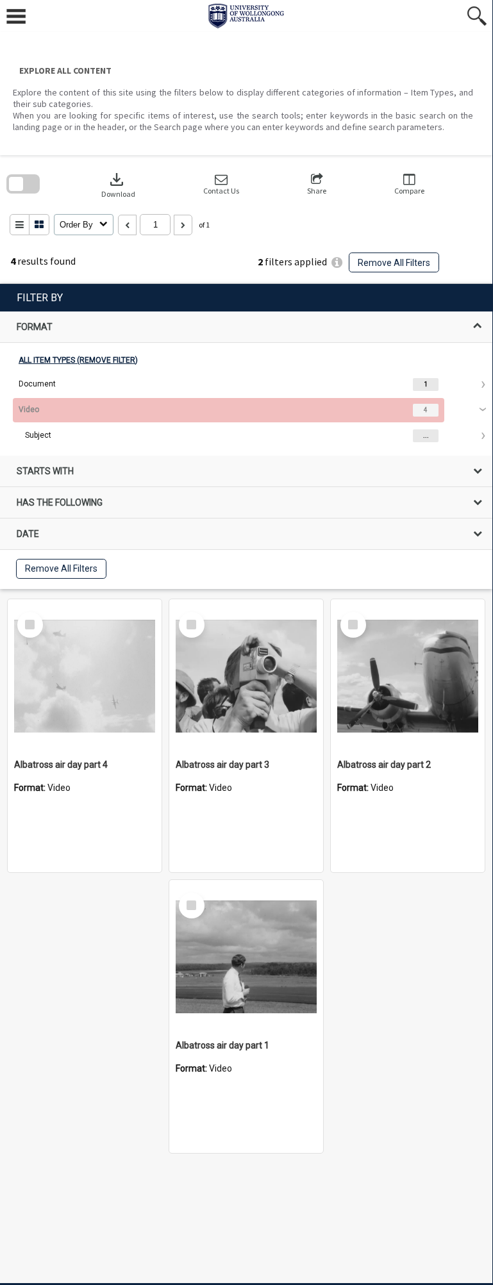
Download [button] (118, 184)
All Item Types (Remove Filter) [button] (78, 360)
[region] (246, 436)
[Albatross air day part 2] (407, 676)
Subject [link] (38, 435)
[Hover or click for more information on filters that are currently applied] (336, 262)
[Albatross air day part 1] (246, 956)
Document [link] (37, 383)
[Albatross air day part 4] (84, 676)
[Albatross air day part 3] (246, 676)
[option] (246, 384)
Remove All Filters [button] (394, 263)
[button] (221, 184)
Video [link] (29, 409)
